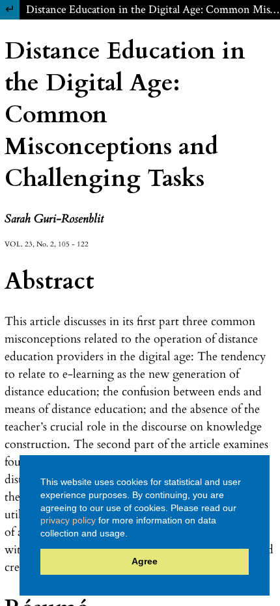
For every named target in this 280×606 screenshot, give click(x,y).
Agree (145, 561)
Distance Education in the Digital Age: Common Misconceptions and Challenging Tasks (153, 9)
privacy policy (68, 520)
